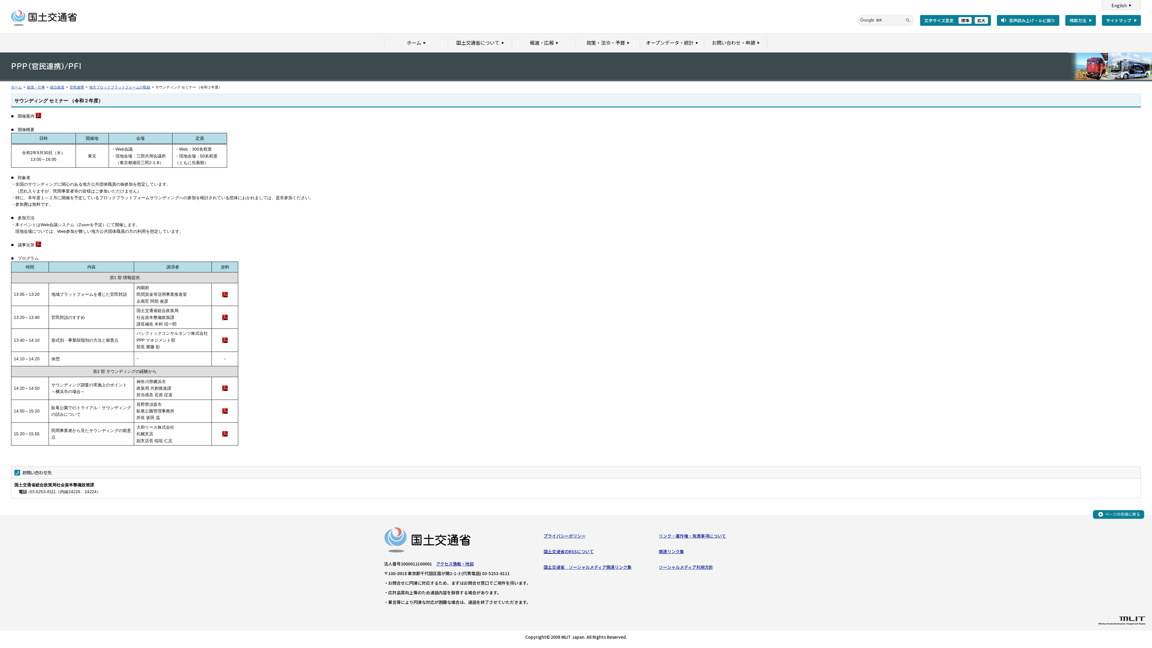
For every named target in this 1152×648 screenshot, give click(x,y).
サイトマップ (1118, 20)
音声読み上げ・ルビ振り (1032, 20)
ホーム (16, 87)
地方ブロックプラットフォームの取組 (119, 87)
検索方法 (1078, 20)
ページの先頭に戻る (1122, 514)
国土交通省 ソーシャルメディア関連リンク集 (588, 567)
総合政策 (57, 87)
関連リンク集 (671, 551)
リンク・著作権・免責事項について (692, 536)
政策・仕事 (36, 87)
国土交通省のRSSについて (569, 551)
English (1119, 5)
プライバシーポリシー (565, 536)
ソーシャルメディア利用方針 (686, 567)
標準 (965, 20)
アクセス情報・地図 (455, 564)
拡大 (981, 20)
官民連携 (77, 87)
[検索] (908, 20)
